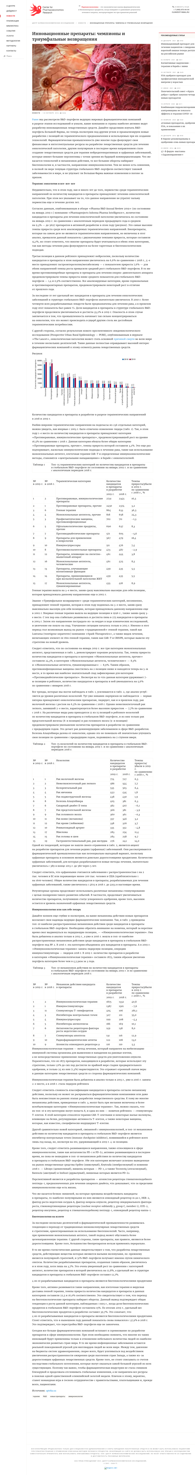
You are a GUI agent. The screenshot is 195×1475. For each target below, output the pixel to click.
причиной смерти (124, 339)
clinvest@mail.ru (180, 12)
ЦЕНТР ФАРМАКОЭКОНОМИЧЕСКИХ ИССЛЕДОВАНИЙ (53, 23)
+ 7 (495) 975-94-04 (181, 10)
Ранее (35, 119)
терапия (36, 1396)
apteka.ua (51, 1390)
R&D (45, 1396)
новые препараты (57, 1396)
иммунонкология (76, 1396)
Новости (82, 23)
